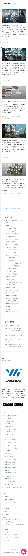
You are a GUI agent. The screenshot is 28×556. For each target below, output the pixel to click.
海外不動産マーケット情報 (13, 290)
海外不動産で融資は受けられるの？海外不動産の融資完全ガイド (13, 53)
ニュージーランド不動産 (11, 448)
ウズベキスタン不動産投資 (13, 239)
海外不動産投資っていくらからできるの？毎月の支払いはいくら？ (13, 130)
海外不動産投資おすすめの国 (10, 415)
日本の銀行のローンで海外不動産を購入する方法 (13, 92)
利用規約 (5, 517)
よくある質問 (6, 514)
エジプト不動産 (9, 418)
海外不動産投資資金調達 (12, 303)
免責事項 (5, 529)
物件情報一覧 (8, 478)
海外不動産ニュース (11, 287)
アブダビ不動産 (9, 426)
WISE (7, 225)
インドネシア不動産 (10, 440)
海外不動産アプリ (8, 540)
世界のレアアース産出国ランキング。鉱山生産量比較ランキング (14, 330)
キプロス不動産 (9, 453)
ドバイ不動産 (8, 423)
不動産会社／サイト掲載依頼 (10, 537)
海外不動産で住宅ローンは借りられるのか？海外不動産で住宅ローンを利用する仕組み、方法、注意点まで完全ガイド (13, 11)
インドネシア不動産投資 (12, 233)
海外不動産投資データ (11, 295)
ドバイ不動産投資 (10, 260)
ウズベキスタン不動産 (10, 429)
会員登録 (5, 497)
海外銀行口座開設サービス (13, 311)
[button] (1, 46)
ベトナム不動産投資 (11, 271)
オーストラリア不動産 (10, 445)
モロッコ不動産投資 (11, 276)
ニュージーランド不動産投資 (13, 263)
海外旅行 (8, 306)
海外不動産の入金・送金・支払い (14, 282)
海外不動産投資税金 (11, 301)
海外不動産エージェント (9, 502)
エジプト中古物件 (9, 484)
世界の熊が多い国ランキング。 (14, 325)
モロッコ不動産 (9, 456)
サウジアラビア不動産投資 (13, 255)
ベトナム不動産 (9, 437)
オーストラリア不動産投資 (13, 244)
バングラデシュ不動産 (10, 442)
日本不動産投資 (10, 279)
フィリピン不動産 (9, 421)
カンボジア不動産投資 (11, 249)
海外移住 (8, 309)
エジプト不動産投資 (11, 241)
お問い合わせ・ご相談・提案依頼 (12, 487)
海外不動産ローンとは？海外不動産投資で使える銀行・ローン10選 (13, 168)
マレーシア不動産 (9, 434)
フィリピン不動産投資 (11, 268)
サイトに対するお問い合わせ (10, 534)
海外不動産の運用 (10, 284)
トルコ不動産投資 (10, 258)
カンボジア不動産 (9, 431)
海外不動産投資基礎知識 (12, 298)
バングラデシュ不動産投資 (13, 266)
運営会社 (5, 511)
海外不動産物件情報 (8, 476)
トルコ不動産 (8, 450)
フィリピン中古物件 (10, 481)
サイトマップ (6, 532)
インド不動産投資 (10, 236)
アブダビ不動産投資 (11, 228)
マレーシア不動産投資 (11, 274)
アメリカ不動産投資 (11, 231)
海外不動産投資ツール (11, 292)
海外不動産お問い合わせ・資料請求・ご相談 (14, 552)
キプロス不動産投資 (11, 252)
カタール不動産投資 (11, 247)
